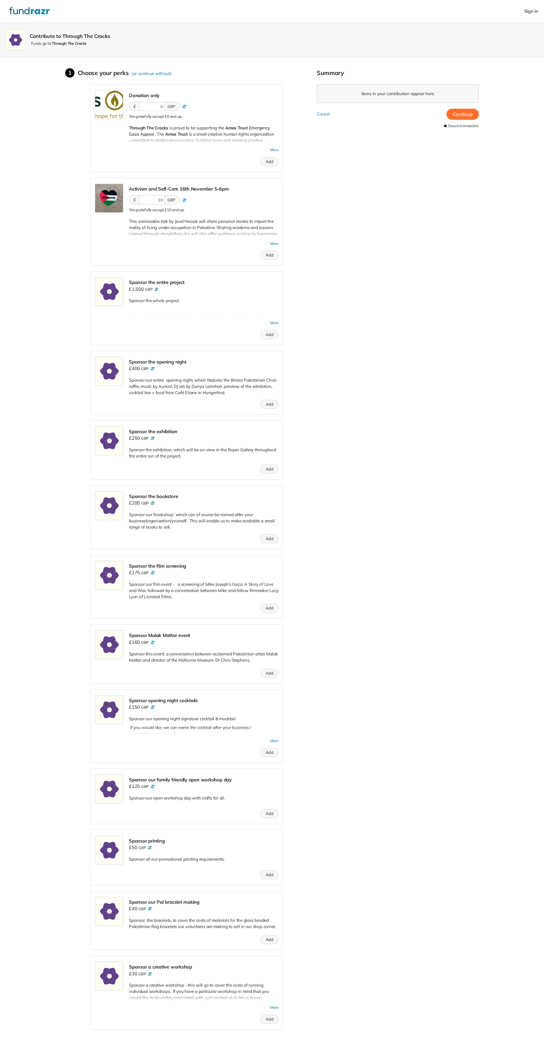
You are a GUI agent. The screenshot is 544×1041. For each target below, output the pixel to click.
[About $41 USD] (149, 974)
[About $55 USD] (149, 909)
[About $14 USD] (184, 200)
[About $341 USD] (152, 438)
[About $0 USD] (184, 106)
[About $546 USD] (152, 368)
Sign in (531, 11)
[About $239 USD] (152, 572)
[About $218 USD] (152, 642)
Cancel (323, 114)
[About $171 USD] (152, 786)
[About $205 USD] (152, 707)
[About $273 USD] (152, 503)
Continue (462, 114)
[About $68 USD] (149, 847)
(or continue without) (151, 73)
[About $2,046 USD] (156, 289)
